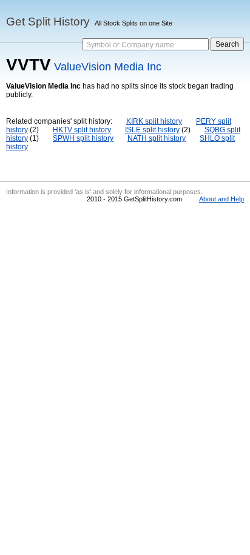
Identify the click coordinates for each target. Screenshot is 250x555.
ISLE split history (152, 130)
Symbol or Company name (130, 45)
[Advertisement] (125, 306)
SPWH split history (83, 138)
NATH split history (156, 138)
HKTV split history (82, 130)
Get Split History (48, 21)
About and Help (221, 199)
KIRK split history (154, 121)
